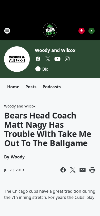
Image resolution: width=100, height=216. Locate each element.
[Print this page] (92, 170)
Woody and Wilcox (55, 50)
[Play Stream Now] (91, 31)
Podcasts (52, 87)
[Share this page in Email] (82, 170)
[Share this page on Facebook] (63, 170)
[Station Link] (50, 30)
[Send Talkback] (81, 31)
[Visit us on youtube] (57, 59)
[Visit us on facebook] (38, 59)
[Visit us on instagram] (67, 59)
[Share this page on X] (72, 170)
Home (13, 87)
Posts (30, 87)
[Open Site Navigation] (7, 31)
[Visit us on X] (48, 59)
